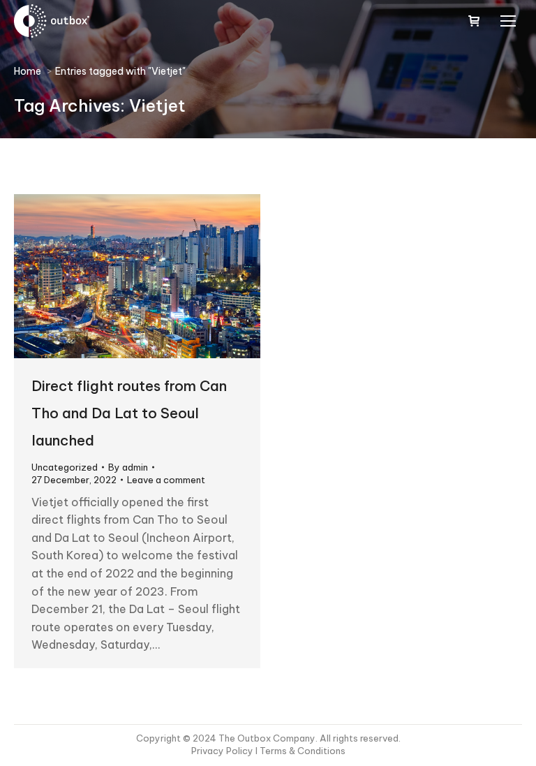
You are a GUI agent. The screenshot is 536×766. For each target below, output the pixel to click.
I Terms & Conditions (300, 750)
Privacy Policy (223, 750)
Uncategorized (64, 467)
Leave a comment (166, 479)
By (128, 467)
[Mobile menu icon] (508, 21)
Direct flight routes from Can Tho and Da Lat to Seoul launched (129, 413)
